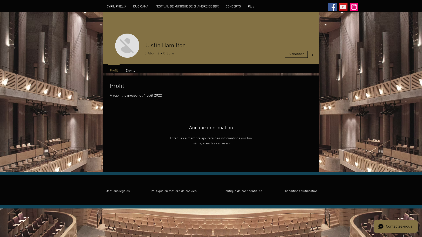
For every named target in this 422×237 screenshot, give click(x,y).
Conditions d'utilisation (301, 191)
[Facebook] (332, 7)
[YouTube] (343, 7)
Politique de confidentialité (243, 191)
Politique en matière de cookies (174, 191)
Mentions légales (118, 191)
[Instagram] (354, 7)
